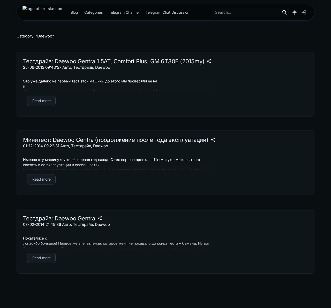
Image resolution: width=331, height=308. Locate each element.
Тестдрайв (83, 67)
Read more (41, 100)
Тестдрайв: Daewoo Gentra (59, 218)
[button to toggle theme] (294, 12)
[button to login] (304, 12)
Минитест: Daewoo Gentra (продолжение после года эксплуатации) (115, 139)
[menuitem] (42, 12)
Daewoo (102, 67)
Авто (66, 67)
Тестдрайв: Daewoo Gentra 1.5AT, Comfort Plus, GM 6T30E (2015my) (113, 61)
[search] (284, 12)
